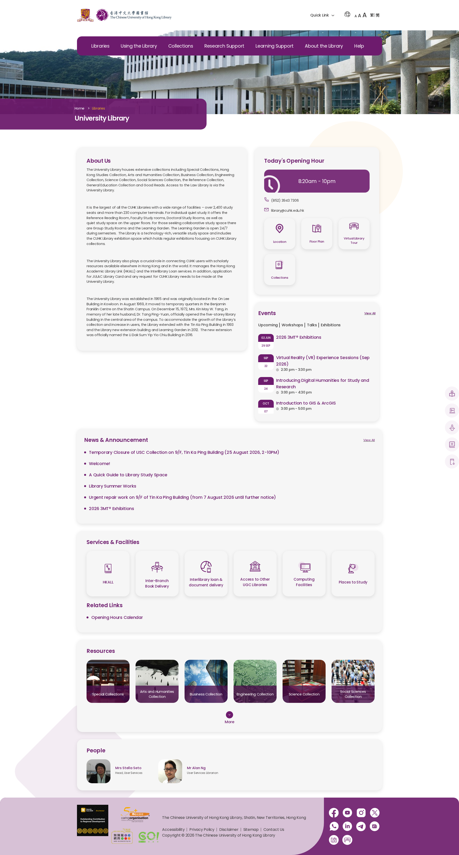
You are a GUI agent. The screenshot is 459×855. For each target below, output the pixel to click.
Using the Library (139, 46)
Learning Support (275, 46)
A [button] (356, 16)
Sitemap (251, 829)
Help (359, 46)
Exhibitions (331, 325)
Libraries (100, 46)
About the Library (324, 46)
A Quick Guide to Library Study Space (128, 475)
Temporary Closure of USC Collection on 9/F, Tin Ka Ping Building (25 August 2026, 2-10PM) (184, 452)
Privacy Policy (201, 829)
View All (370, 313)
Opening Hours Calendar (117, 617)
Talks (312, 325)
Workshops (292, 325)
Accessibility (173, 829)
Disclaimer (229, 829)
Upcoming (268, 325)
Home (79, 108)
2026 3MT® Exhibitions (298, 337)
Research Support (224, 46)
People (96, 750)
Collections (180, 46)
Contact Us (273, 829)
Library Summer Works (112, 486)
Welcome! (99, 463)
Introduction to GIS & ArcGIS (306, 403)
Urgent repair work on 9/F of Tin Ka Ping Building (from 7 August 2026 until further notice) (182, 497)
